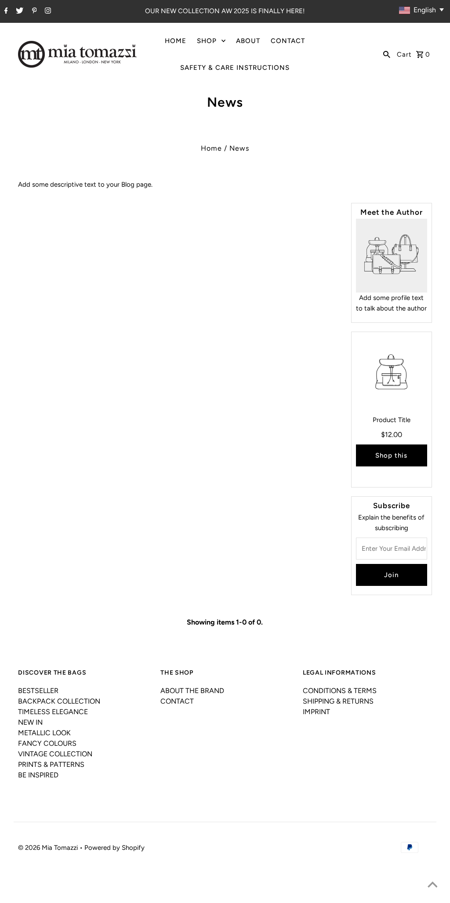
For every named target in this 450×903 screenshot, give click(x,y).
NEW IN (30, 722)
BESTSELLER (38, 690)
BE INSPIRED (38, 775)
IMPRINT (316, 712)
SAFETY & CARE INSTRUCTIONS (235, 68)
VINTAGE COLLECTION (55, 754)
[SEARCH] (386, 54)
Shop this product (391, 459)
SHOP (207, 41)
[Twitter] (18, 11)
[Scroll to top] (432, 885)
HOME (175, 41)
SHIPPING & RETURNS (338, 701)
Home (211, 148)
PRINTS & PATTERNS (51, 764)
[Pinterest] (33, 11)
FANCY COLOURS (47, 743)
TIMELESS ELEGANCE (53, 712)
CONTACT (288, 41)
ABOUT (248, 41)
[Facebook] (5, 11)
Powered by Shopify (114, 848)
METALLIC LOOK (44, 733)
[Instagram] (47, 11)
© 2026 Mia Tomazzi (49, 848)
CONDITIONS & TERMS (340, 690)
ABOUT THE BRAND (192, 690)
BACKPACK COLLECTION (59, 701)
